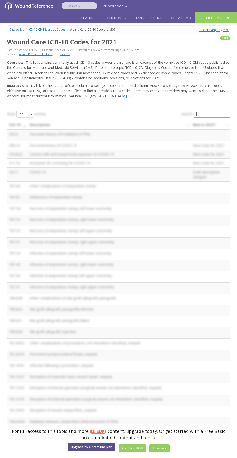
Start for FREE (132, 448)
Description (40, 124)
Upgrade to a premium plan (91, 447)
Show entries (26, 113)
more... (65, 54)
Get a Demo (181, 18)
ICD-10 (15, 124)
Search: (187, 113)
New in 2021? (204, 124)
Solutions (115, 18)
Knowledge (114, 6)
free (225, 38)
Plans (139, 18)
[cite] (137, 50)
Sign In (157, 18)
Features (89, 18)
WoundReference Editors (35, 54)
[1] (128, 96)
